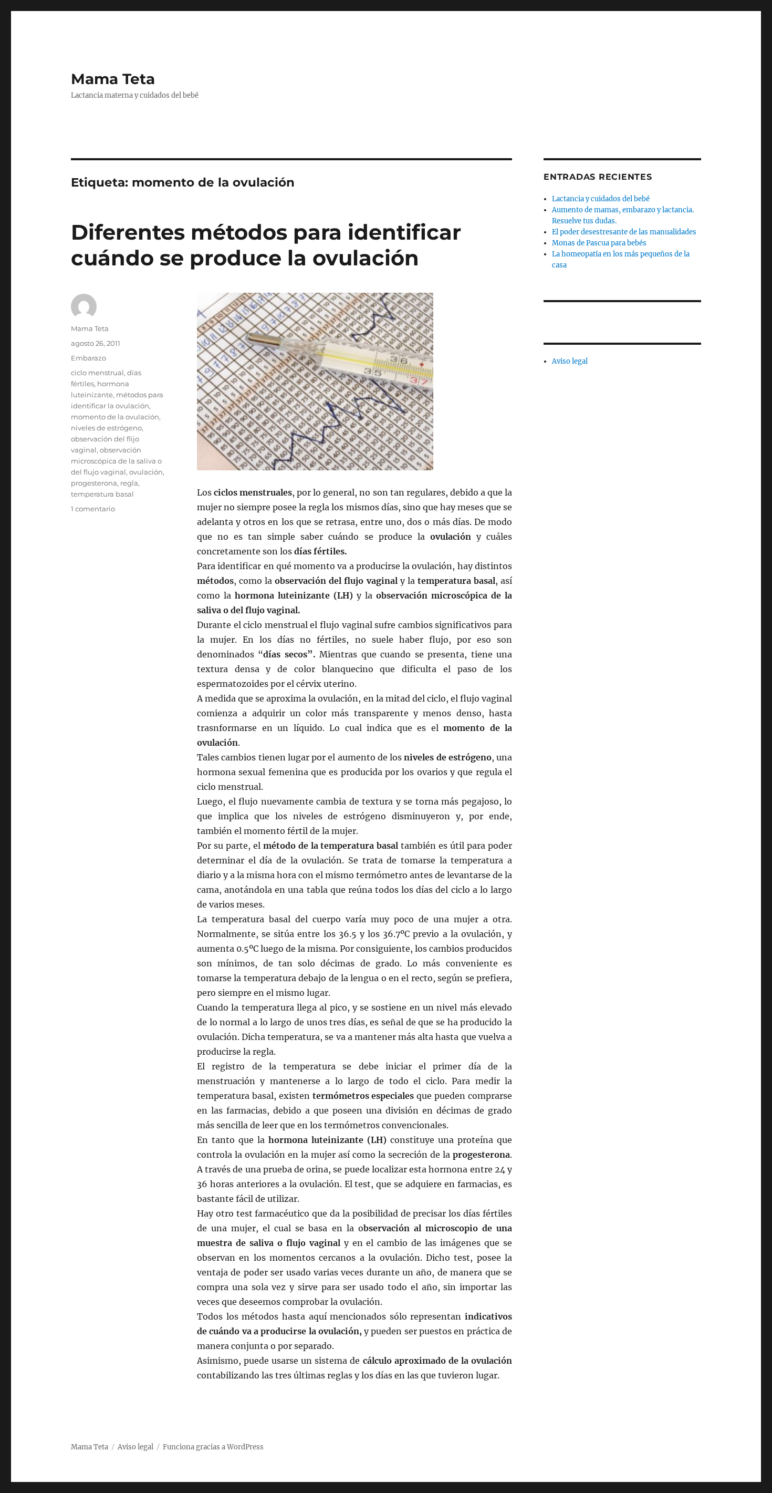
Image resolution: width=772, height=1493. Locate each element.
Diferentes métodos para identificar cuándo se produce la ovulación (266, 245)
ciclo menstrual (97, 372)
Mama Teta (113, 79)
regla (129, 483)
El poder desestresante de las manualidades (624, 232)
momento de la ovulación (115, 417)
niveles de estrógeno (106, 428)
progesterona (94, 483)
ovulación (146, 472)
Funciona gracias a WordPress (213, 1447)
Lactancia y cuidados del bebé (601, 198)
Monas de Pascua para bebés (599, 243)
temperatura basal (102, 494)
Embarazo (88, 358)
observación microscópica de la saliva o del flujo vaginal (116, 461)
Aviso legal (570, 361)
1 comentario (93, 508)
